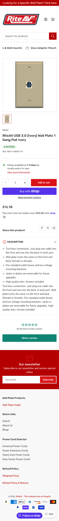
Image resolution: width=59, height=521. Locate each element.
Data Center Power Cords (16, 459)
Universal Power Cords (14, 446)
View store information (18, 172)
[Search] (52, 36)
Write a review (29, 338)
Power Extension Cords (15, 450)
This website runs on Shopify (37, 496)
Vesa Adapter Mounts (43, 47)
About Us (7, 425)
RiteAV (5, 130)
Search (6, 421)
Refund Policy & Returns (15, 482)
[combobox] (29, 36)
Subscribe (48, 379)
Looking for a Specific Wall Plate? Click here (30, 3)
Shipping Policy (10, 475)
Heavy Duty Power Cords (16, 454)
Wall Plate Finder (11, 405)
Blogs (5, 429)
